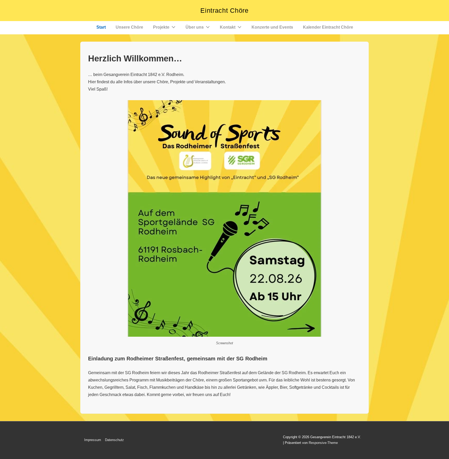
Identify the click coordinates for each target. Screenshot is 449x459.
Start (101, 27)
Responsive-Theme (323, 443)
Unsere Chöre (129, 27)
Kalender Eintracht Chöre (328, 27)
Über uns (195, 27)
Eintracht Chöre (224, 10)
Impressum (92, 440)
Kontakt (227, 27)
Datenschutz (114, 440)
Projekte (161, 27)
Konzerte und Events (272, 27)
